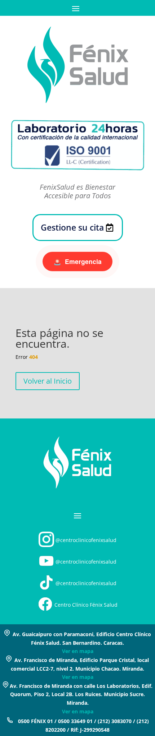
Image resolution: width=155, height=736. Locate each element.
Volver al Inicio (47, 381)
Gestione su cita (72, 227)
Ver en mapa (77, 651)
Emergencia (77, 261)
